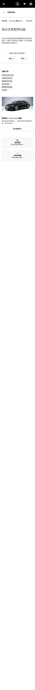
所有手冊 (4, 21)
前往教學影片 (17, 129)
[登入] (31, 4)
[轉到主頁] (17, 4)
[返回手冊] (4, 12)
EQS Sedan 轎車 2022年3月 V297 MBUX (16, 21)
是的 (10, 59)
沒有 (22, 59)
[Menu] (3, 4)
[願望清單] (24, 3)
